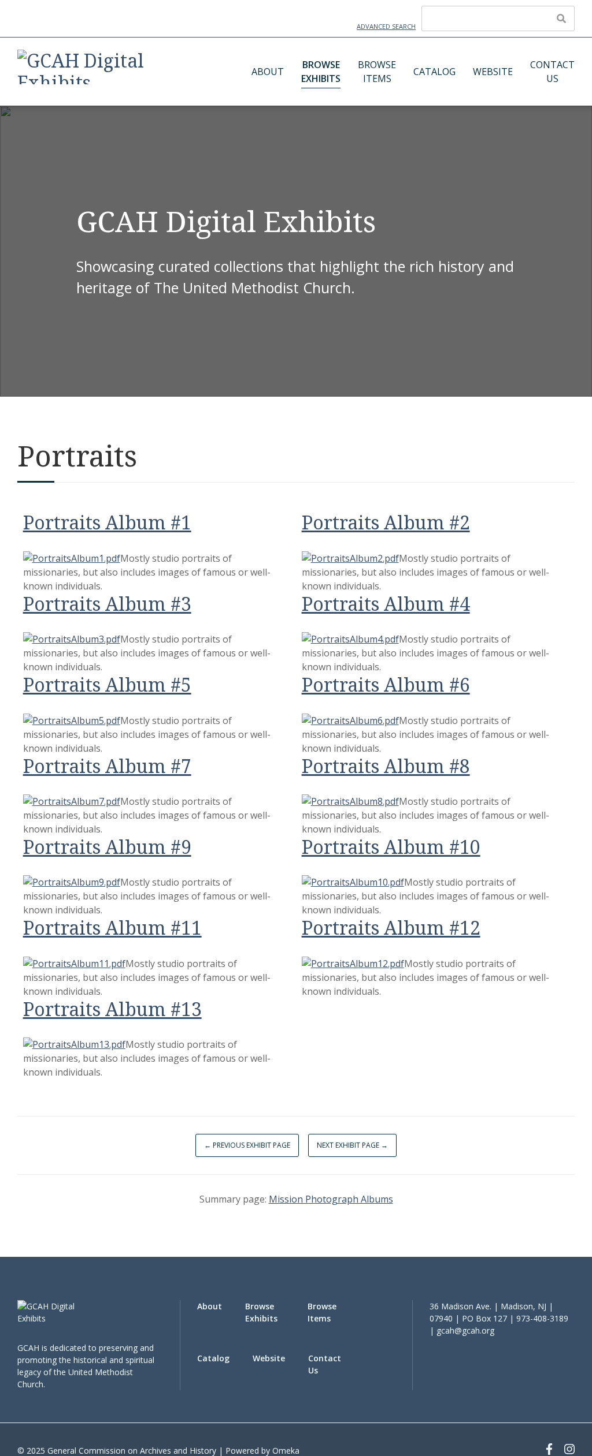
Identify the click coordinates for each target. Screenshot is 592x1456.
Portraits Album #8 (386, 765)
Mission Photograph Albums (331, 1199)
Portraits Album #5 (107, 684)
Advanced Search (386, 26)
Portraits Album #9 (107, 846)
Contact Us (552, 71)
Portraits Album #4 (386, 603)
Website (493, 71)
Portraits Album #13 (112, 1008)
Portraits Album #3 (107, 603)
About (267, 71)
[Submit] (561, 18)
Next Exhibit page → (352, 1145)
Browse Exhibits (321, 71)
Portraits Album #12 (391, 927)
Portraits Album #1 (107, 522)
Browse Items (377, 71)
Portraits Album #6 (386, 684)
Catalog (434, 71)
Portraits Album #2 (386, 522)
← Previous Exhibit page (247, 1145)
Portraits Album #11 (112, 927)
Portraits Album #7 (107, 765)
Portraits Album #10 (391, 846)
